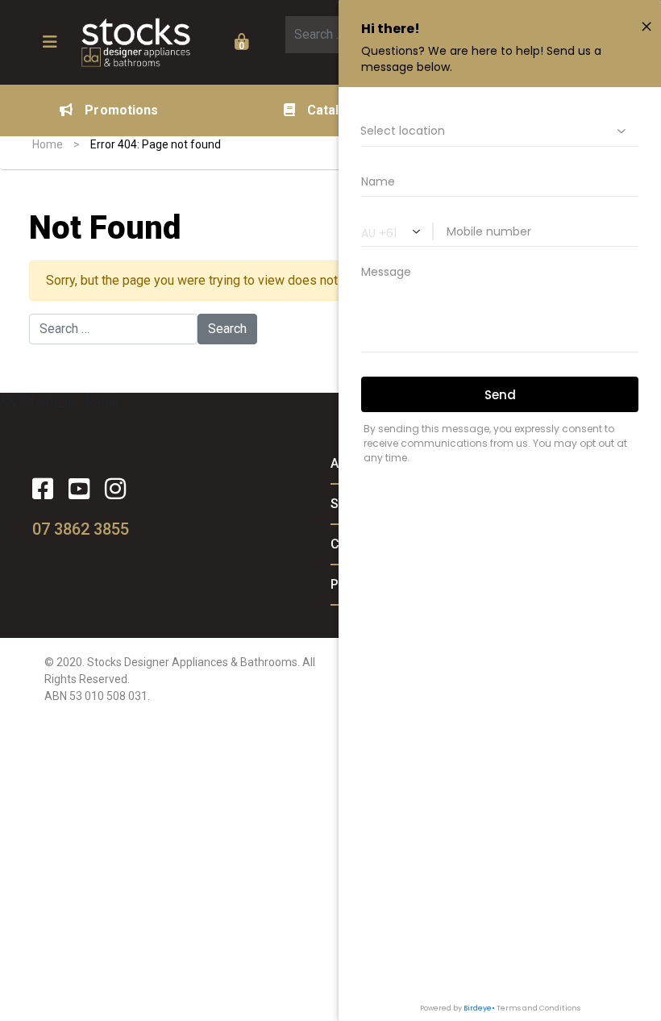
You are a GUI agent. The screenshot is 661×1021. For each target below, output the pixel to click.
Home (47, 144)
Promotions (121, 110)
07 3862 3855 (80, 529)
